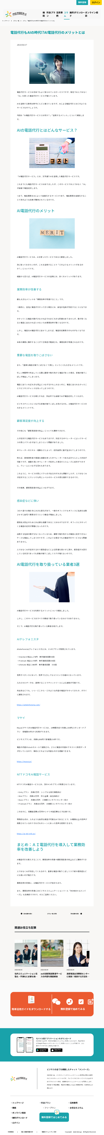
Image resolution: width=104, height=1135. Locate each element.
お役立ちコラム (76, 1107)
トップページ (5, 21)
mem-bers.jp (77, 1132)
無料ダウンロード (19, 1117)
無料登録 (82, 2)
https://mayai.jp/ (24, 761)
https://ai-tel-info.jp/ (26, 833)
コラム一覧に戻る (52, 914)
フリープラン (50, 1107)
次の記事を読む (75, 914)
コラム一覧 (16, 21)
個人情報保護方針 (27, 1132)
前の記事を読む (27, 914)
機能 (44, 14)
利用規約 (11, 1132)
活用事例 (73, 1102)
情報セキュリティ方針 (49, 1132)
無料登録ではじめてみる (54, 1117)
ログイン (96, 2)
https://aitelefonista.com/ (28, 704)
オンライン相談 (19, 1112)
